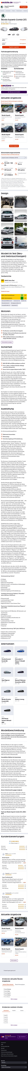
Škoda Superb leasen (6, 103)
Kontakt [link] (2, 1048)
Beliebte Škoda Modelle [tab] (8, 984)
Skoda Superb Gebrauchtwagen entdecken (12, 101)
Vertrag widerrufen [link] (5, 1046)
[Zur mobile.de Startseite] (12, 2)
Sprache (3, 1060)
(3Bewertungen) (13, 23)
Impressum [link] (3, 1042)
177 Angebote (23, 39)
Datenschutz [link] (4, 1050)
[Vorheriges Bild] (5, 29)
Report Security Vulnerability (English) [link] (9, 1056)
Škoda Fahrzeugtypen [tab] (20, 984)
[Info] (18, 843)
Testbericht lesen (5, 291)
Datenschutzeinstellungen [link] (6, 1052)
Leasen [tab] (21, 1010)
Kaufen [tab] (14, 1010)
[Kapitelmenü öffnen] (4, 7)
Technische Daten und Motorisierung (10, 154)
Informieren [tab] (6, 1010)
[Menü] (26, 2)
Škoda (13, 10)
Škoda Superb (19, 10)
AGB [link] (2, 1044)
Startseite (2, 10)
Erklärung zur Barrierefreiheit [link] (7, 1054)
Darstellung (3, 1065)
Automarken (8, 10)
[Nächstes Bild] (23, 29)
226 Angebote (23, 43)
